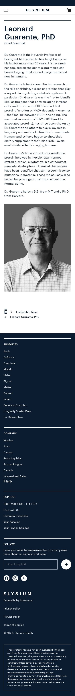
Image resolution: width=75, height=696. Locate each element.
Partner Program (13, 464)
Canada (8, 470)
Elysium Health (24, 632)
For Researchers (13, 417)
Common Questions (16, 515)
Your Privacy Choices (16, 527)
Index (7, 399)
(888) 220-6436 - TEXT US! (20, 503)
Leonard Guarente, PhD (24, 316)
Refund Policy (12, 616)
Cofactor (9, 357)
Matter (8, 387)
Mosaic (8, 369)
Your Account (12, 521)
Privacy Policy (12, 608)
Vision (7, 375)
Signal (7, 381)
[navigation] (37, 314)
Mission (8, 440)
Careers (8, 452)
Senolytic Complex (15, 405)
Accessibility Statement (18, 600)
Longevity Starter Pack (17, 411)
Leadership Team (27, 311)
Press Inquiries (12, 458)
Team (7, 446)
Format (8, 393)
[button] (69, 10)
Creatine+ (9, 363)
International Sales (15, 476)
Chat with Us (11, 509)
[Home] (7, 312)
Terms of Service (14, 624)
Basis (7, 351)
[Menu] (6, 10)
